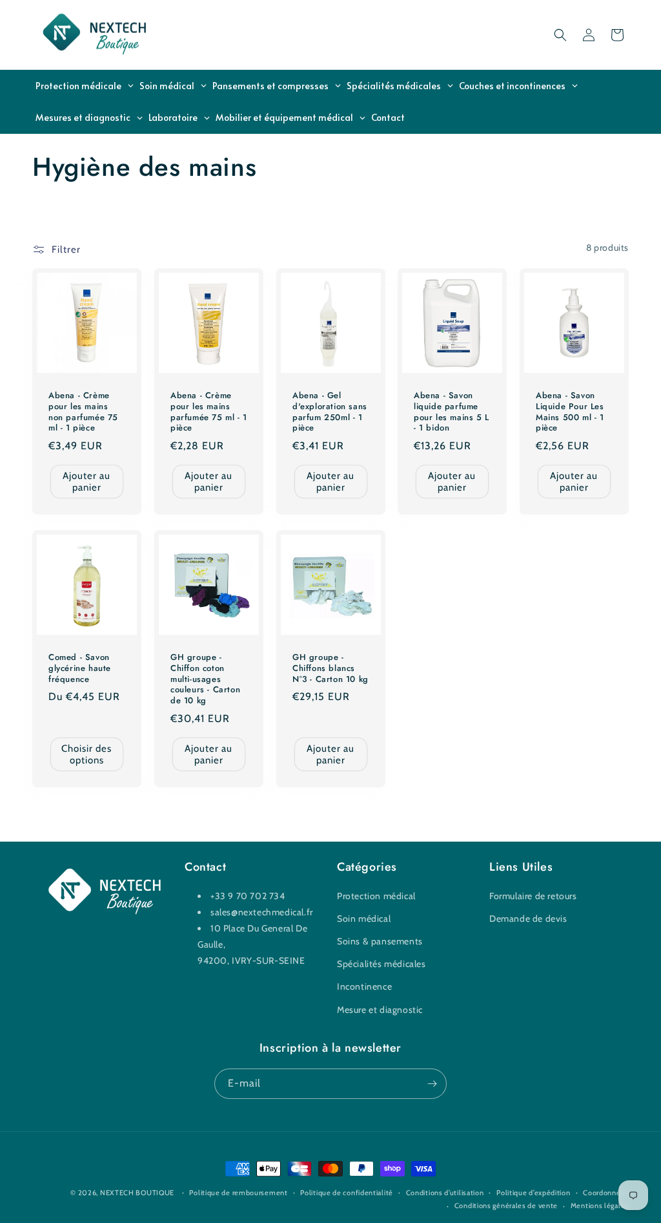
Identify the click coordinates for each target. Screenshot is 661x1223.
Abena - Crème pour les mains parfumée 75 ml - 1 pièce (208, 412)
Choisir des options (86, 754)
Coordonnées (606, 1192)
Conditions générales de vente (506, 1205)
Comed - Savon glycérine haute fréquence (79, 668)
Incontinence (364, 986)
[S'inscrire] (432, 1084)
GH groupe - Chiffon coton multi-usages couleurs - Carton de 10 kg (205, 679)
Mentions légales (600, 1205)
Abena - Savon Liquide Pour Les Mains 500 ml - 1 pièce (570, 412)
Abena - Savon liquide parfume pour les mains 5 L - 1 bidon (451, 412)
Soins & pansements (380, 941)
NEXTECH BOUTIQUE (137, 1192)
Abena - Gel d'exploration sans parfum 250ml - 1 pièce (329, 412)
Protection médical (376, 896)
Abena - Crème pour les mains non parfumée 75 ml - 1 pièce (83, 412)
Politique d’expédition (533, 1192)
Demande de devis (528, 918)
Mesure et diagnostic (380, 1010)
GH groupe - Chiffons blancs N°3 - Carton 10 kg (330, 668)
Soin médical (364, 918)
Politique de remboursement (238, 1192)
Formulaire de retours (533, 896)
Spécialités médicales (381, 964)
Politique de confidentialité (346, 1192)
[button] (560, 35)
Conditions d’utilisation (445, 1192)
